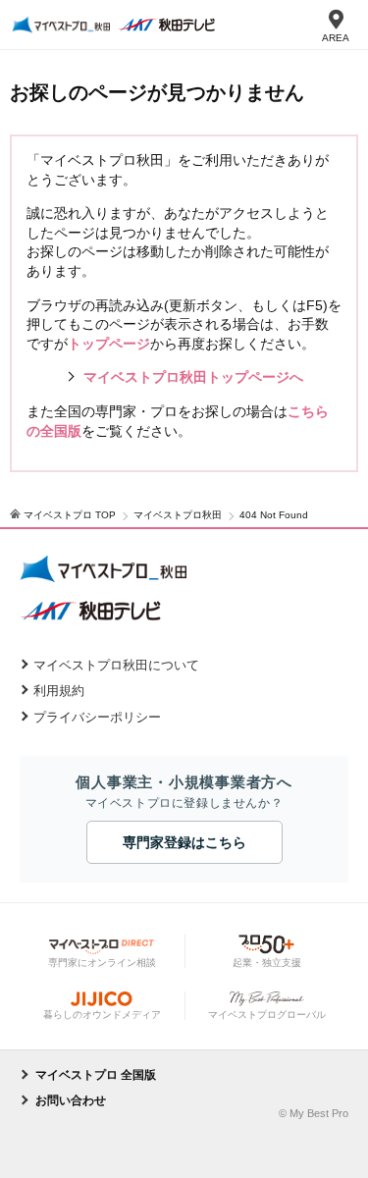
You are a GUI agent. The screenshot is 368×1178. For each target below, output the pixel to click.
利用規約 (58, 690)
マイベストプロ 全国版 (95, 1075)
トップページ (109, 343)
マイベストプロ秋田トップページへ (193, 377)
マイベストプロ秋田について (116, 665)
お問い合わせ (70, 1100)
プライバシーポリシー (97, 717)
